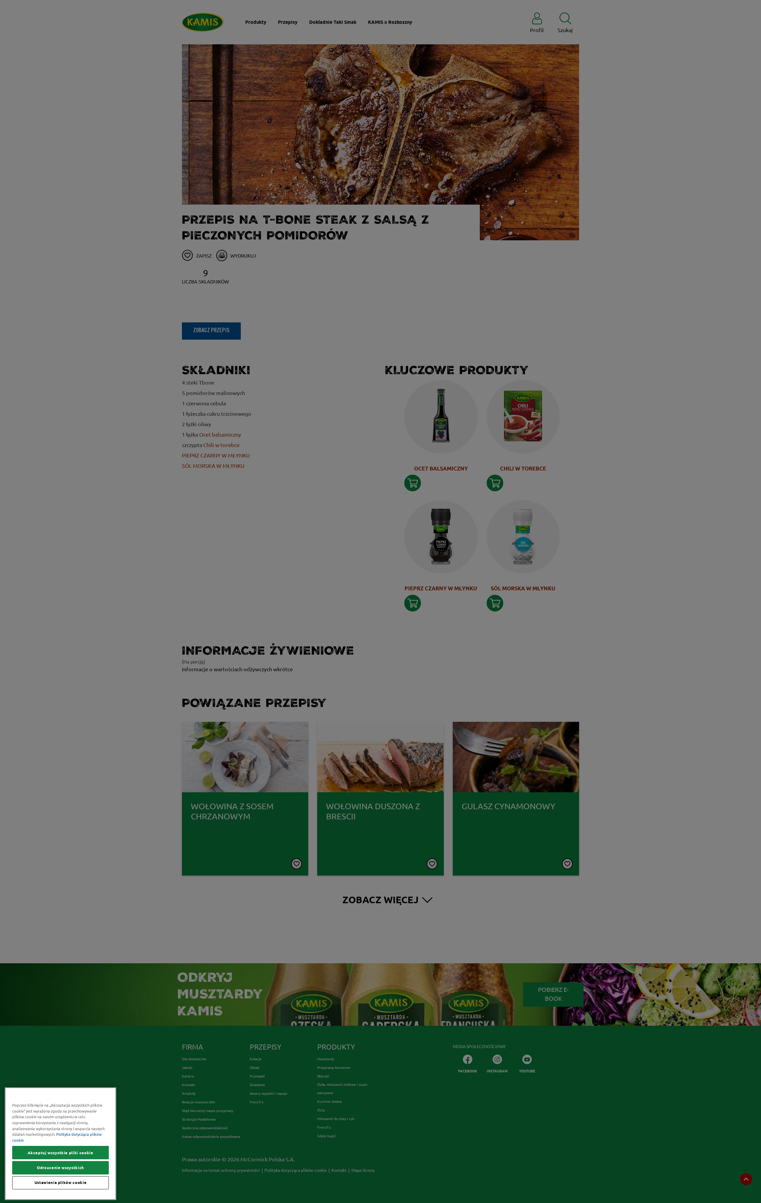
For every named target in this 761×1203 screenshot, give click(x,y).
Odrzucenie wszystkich (60, 1167)
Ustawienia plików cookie (60, 1182)
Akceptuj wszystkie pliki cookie (60, 1152)
